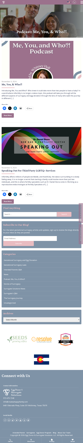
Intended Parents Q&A (13, 270)
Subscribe (18, 243)
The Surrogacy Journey (13, 298)
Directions (31, 441)
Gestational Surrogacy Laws (15, 265)
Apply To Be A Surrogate (80, 234)
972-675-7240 (8, 398)
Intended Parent (19, 433)
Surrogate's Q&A (10, 293)
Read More (8, 115)
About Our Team (64, 433)
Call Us (10, 441)
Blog (54, 433)
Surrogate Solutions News (14, 288)
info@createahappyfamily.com (15, 402)
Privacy (51, 441)
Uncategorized (10, 303)
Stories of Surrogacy (12, 284)
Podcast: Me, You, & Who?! (14, 279)
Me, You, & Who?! (12, 84)
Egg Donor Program (43, 433)
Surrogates (30, 433)
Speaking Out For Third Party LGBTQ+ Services (28, 170)
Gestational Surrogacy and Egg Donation (20, 260)
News (6, 274)
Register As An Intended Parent (80, 213)
